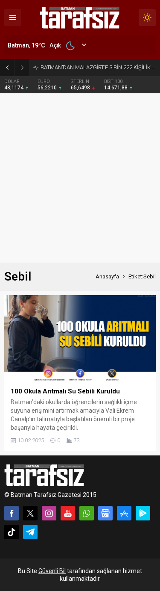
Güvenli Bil (52, 570)
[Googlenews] (105, 513)
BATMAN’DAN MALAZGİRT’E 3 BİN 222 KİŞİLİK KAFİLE (98, 67)
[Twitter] (30, 513)
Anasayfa (107, 276)
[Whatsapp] (86, 513)
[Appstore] (124, 513)
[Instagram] (49, 513)
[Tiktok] (11, 532)
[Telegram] (30, 532)
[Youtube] (68, 513)
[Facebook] (11, 513)
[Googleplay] (143, 513)
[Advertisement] (80, 178)
